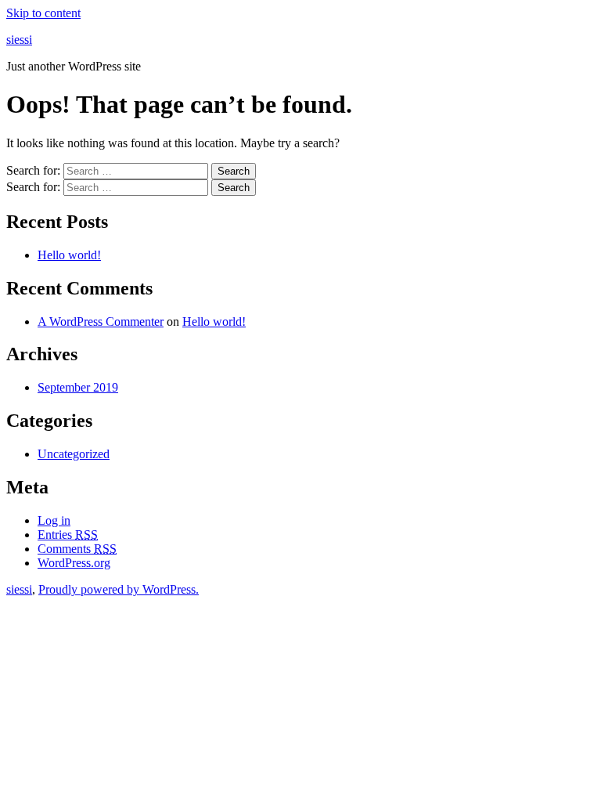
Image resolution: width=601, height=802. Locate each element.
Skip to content (43, 13)
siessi (19, 39)
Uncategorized (74, 454)
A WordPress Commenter (101, 321)
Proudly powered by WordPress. (118, 589)
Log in (54, 520)
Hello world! (69, 255)
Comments (77, 548)
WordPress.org (74, 562)
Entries (68, 534)
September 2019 (78, 387)
